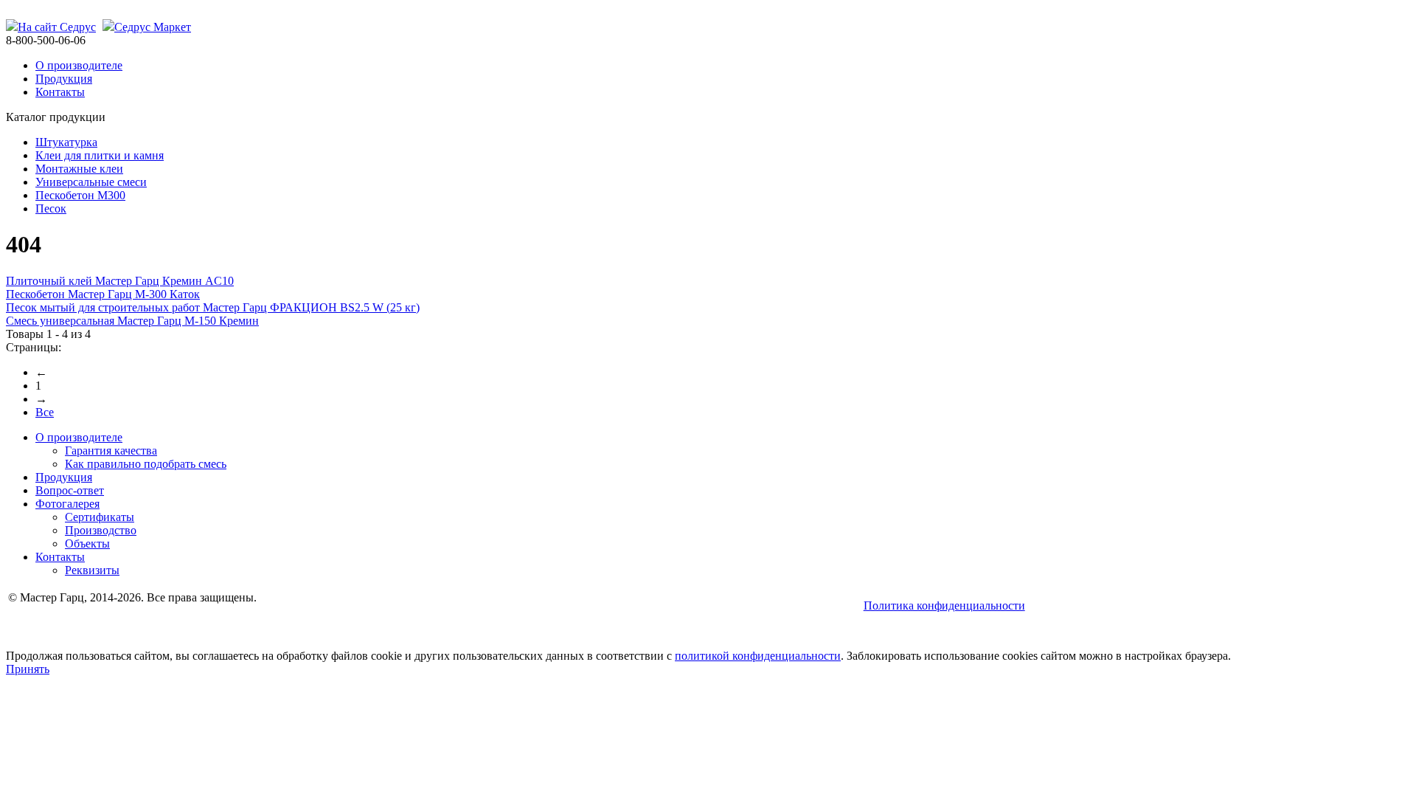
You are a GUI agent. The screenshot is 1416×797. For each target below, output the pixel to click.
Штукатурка (66, 142)
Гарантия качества (111, 450)
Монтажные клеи (79, 168)
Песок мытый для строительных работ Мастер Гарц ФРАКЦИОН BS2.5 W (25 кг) (213, 307)
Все (44, 412)
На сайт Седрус (57, 27)
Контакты (60, 92)
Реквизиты (92, 570)
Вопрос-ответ (69, 490)
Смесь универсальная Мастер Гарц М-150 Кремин (132, 320)
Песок (50, 208)
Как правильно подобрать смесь (145, 464)
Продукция (63, 78)
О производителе (78, 65)
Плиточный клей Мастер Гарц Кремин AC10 (120, 281)
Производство (100, 530)
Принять (27, 669)
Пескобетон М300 (80, 195)
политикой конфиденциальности (758, 655)
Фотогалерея (67, 503)
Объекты (87, 543)
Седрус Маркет (152, 27)
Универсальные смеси (91, 182)
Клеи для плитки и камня (99, 155)
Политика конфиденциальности (944, 605)
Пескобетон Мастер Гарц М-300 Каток (103, 294)
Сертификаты (99, 517)
